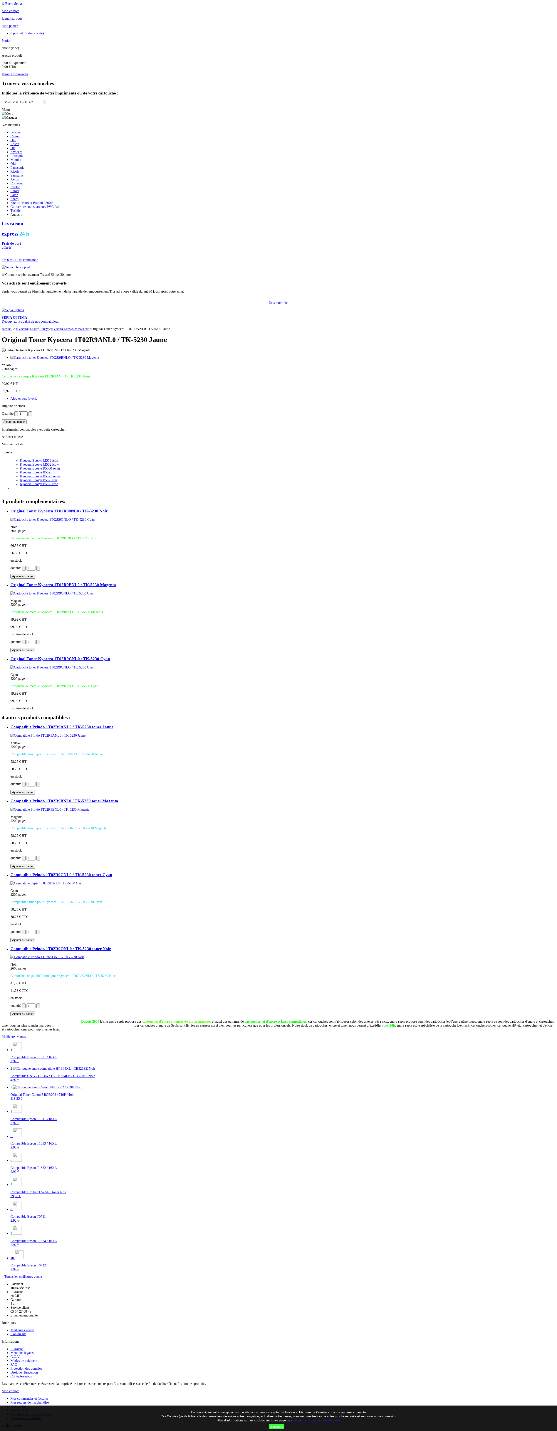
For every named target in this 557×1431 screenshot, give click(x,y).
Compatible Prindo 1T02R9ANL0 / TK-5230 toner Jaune (61, 727)
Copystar (16, 183)
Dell (13, 140)
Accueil (7, 329)
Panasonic (17, 167)
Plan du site (18, 1334)
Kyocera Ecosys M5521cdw (39, 464)
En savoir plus (278, 303)
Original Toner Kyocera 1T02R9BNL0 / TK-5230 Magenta (63, 585)
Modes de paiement (23, 1360)
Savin (14, 195)
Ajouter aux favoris (23, 398)
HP (12, 148)
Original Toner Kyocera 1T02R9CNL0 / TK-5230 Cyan (60, 659)
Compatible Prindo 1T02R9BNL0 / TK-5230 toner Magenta (64, 801)
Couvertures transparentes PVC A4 (34, 207)
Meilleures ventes (14, 1037)
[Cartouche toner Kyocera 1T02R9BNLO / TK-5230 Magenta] (54, 357)
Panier (6, 40)
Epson (14, 144)
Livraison (16, 1349)
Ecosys (44, 329)
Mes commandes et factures (29, 1398)
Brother (15, 132)
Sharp (14, 199)
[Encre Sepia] (12, 3)
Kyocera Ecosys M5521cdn (70, 329)
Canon (15, 136)
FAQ (13, 1364)
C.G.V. (15, 1357)
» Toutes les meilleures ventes (22, 1276)
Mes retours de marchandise (29, 1402)
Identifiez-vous (12, 18)
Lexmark (16, 156)
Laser (33, 329)
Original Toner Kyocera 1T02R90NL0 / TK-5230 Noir (58, 511)
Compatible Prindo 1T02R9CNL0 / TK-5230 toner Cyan (61, 874)
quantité (15, 568)
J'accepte (276, 1426)
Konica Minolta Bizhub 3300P (31, 203)
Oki (13, 163)
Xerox (14, 179)
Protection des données (26, 1368)
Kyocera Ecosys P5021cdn (38, 480)
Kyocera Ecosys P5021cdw (39, 484)
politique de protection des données (315, 1420)
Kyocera (16, 152)
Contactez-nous (21, 1376)
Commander (19, 74)
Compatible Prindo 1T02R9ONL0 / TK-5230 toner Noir (60, 948)
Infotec (15, 187)
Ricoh (14, 171)
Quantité (7, 413)
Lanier (14, 191)
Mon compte (10, 11)
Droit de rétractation (24, 1372)
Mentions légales (22, 1353)
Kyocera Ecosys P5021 (36, 472)
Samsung (16, 175)
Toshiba (15, 210)
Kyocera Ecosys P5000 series (40, 468)
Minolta (15, 160)
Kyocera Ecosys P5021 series (40, 476)
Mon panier (10, 26)
